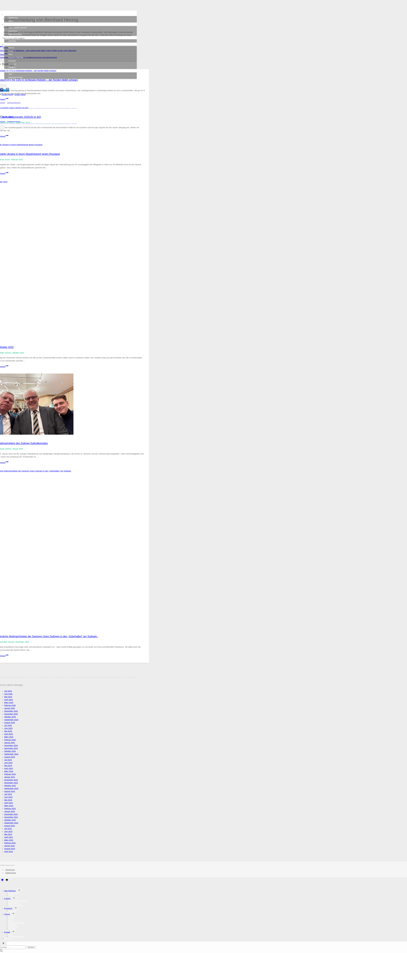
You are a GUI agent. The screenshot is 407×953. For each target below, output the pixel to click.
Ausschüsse (12, 31)
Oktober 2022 (10, 820)
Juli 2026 (8, 691)
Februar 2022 (10, 843)
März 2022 (8, 840)
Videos (10, 21)
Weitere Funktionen (15, 34)
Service (7, 914)
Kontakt (7, 932)
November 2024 (11, 748)
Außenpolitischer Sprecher (17, 27)
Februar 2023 (10, 809)
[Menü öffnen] (2, 127)
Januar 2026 (9, 708)
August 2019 (9, 849)
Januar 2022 (9, 846)
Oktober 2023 (10, 786)
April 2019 (8, 851)
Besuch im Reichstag (15, 57)
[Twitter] (4, 91)
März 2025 (8, 737)
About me (9, 80)
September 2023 (11, 788)
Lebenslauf (12, 41)
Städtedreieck (13, 17)
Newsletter (12, 61)
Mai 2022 (8, 834)
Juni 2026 (8, 694)
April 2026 (8, 700)
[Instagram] (7, 91)
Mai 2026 (8, 697)
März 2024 (8, 771)
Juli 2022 (8, 829)
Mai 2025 (8, 731)
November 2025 (11, 714)
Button (17, 113)
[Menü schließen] (0, 885)
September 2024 (11, 754)
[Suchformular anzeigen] (3, 86)
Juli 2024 (8, 760)
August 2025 (9, 723)
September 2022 (11, 823)
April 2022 (8, 837)
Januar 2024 (9, 777)
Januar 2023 (9, 811)
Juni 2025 (8, 728)
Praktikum (12, 67)
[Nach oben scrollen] (2, 880)
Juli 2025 (8, 725)
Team (10, 74)
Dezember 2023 (11, 780)
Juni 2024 (8, 763)
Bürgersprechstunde (15, 77)
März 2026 (8, 703)
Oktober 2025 (10, 717)
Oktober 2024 (10, 751)
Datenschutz (10, 873)
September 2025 (11, 720)
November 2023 (11, 783)
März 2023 (8, 806)
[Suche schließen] (3, 943)
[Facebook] (1, 91)
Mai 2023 (8, 800)
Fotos (10, 54)
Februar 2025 (10, 740)
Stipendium (12, 64)
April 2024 (8, 768)
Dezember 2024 (11, 745)
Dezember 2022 (11, 814)
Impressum (10, 870)
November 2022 (11, 817)
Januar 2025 (9, 743)
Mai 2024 (8, 766)
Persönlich (8, 908)
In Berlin (7, 899)
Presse (10, 51)
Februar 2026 (10, 705)
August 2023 (9, 791)
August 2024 (9, 757)
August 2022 (9, 826)
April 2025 (8, 734)
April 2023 (8, 803)
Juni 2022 (8, 831)
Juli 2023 (8, 794)
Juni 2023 (8, 797)
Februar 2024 (10, 774)
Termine (11, 47)
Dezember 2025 (11, 711)
